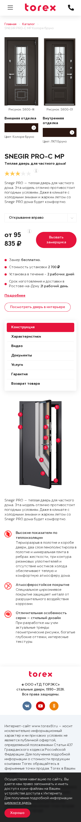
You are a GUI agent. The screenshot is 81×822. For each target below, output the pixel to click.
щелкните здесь (17, 803)
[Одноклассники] (54, 705)
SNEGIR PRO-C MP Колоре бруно (29, 28)
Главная (10, 24)
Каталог (28, 24)
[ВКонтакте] (27, 705)
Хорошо (17, 813)
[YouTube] (40, 705)
